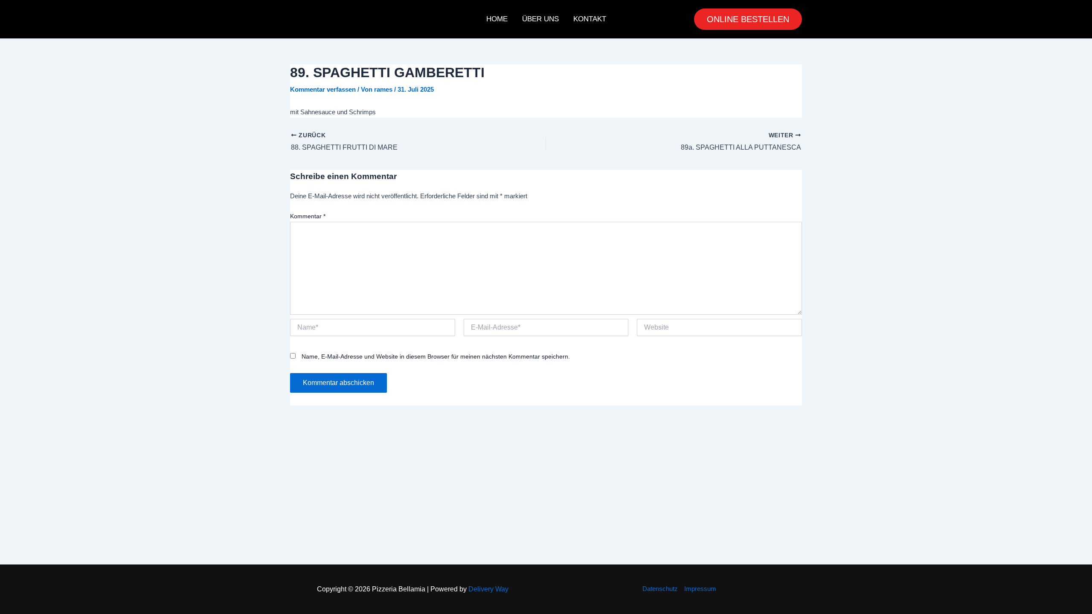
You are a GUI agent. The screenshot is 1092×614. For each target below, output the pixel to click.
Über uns (540, 19)
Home (497, 19)
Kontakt (589, 19)
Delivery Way (488, 589)
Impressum (700, 588)
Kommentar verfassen (323, 89)
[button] (748, 19)
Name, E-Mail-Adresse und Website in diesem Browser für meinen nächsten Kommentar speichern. (436, 356)
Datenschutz (660, 588)
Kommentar (307, 216)
